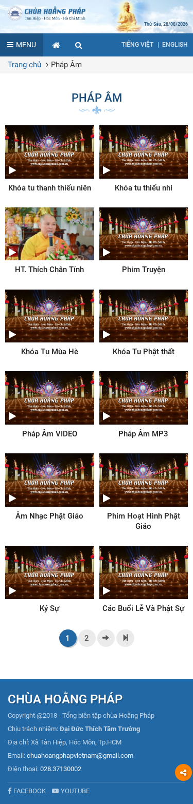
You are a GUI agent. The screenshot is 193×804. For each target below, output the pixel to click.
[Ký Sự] (49, 580)
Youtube (75, 791)
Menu (26, 45)
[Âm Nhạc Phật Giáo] (49, 487)
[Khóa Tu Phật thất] (143, 323)
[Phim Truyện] (143, 241)
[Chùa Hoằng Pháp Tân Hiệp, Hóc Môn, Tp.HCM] (96, 13)
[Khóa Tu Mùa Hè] (49, 323)
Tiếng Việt (137, 44)
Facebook (29, 791)
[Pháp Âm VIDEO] (49, 405)
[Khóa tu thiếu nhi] (143, 159)
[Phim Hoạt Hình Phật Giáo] (143, 492)
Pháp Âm (66, 64)
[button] (79, 44)
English (175, 44)
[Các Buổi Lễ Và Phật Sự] (143, 580)
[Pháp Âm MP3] (143, 405)
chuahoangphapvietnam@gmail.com (80, 755)
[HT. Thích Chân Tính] (49, 241)
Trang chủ (24, 64)
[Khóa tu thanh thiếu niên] (49, 159)
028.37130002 (60, 769)
